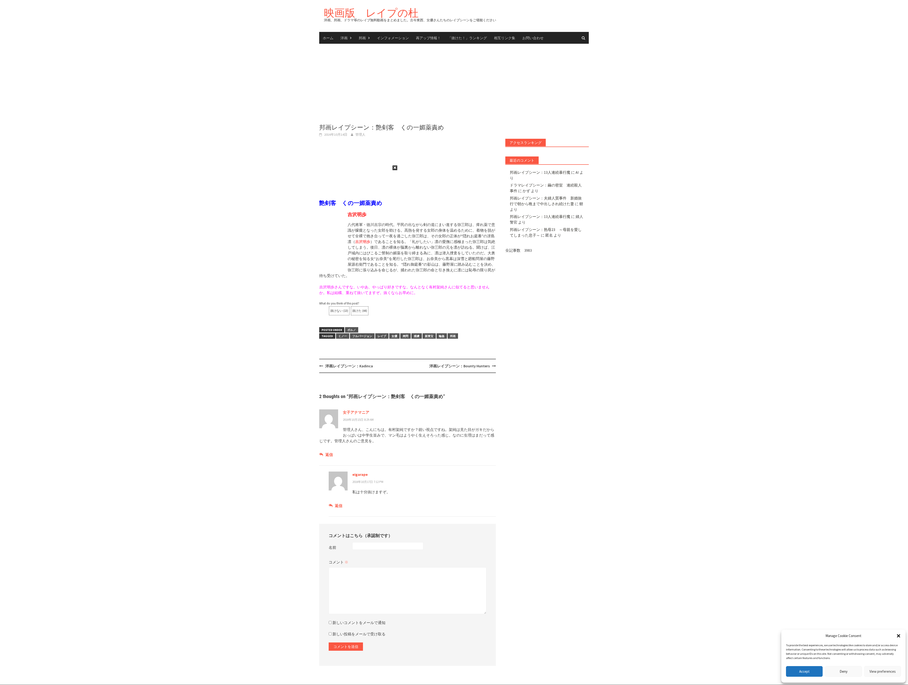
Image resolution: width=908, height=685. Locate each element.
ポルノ (351, 330)
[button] (898, 635)
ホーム (328, 37)
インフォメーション (393, 37)
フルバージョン (362, 336)
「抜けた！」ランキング (467, 37)
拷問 (405, 336)
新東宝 (429, 336)
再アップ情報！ (428, 37)
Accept (804, 671)
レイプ (382, 336)
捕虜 (416, 336)
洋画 (344, 37)
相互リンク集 (504, 37)
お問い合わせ (533, 37)
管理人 (360, 134)
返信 (329, 454)
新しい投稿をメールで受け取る (358, 634)
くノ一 (342, 336)
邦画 (362, 37)
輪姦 (442, 336)
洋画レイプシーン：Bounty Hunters (459, 366)
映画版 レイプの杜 (371, 12)
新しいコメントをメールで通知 (358, 622)
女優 (394, 336)
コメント (338, 562)
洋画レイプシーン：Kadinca (349, 366)
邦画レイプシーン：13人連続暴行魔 (540, 172)
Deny (843, 671)
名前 (332, 547)
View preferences (882, 671)
